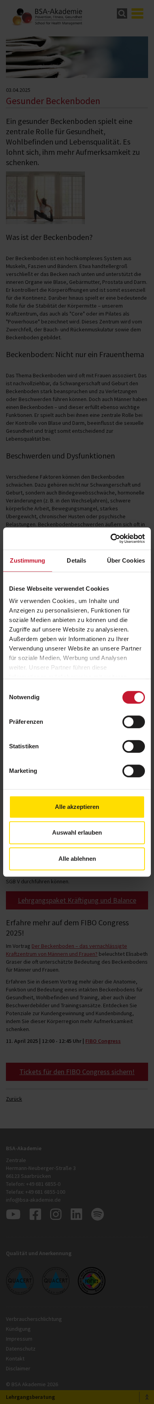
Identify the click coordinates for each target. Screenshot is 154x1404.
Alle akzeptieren (77, 806)
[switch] (133, 721)
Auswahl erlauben (77, 832)
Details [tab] (76, 560)
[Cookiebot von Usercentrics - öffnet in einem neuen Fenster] (111, 538)
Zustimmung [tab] (27, 560)
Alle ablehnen (77, 858)
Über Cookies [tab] (126, 560)
